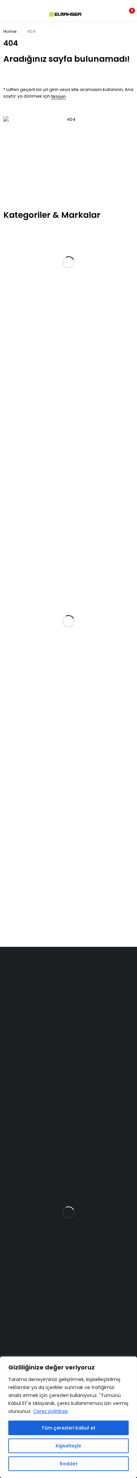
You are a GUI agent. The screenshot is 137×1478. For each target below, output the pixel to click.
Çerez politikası (50, 1411)
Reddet (68, 1463)
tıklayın (58, 96)
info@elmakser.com (26, 1000)
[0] (127, 14)
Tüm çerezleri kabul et (68, 1428)
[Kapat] (130, 1362)
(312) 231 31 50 (15, 1027)
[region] (68, 1417)
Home (10, 31)
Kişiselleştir (68, 1445)
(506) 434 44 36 (17, 1014)
